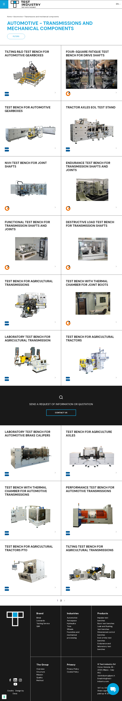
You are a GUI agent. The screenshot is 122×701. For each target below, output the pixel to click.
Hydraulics (71, 623)
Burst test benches (105, 623)
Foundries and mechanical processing (73, 635)
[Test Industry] (25, 4)
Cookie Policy (73, 672)
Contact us (61, 412)
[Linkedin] (15, 680)
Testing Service (43, 623)
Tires (69, 626)
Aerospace (72, 620)
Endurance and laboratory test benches (104, 646)
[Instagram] (20, 680)
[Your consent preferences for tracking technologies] (4, 697)
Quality (39, 677)
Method (39, 680)
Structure (40, 672)
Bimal (38, 617)
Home (9, 17)
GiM (38, 626)
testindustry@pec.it (106, 675)
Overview (40, 669)
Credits (10, 690)
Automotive (18, 17)
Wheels (70, 629)
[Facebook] (10, 680)
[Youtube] (15, 684)
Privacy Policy (73, 669)
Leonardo (40, 620)
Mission (39, 674)
